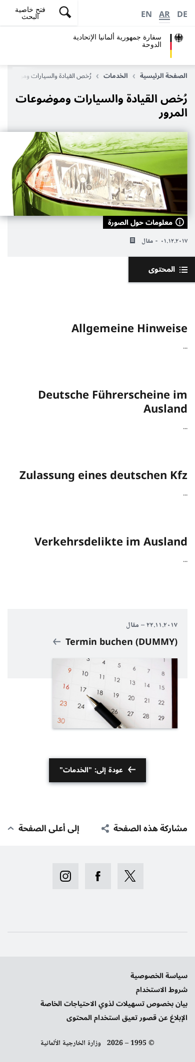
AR (164, 14)
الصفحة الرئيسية (164, 75)
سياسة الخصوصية (159, 976)
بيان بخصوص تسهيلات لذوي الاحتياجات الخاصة (114, 1004)
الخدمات (116, 75)
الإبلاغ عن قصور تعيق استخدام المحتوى (127, 1018)
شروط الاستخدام (162, 990)
